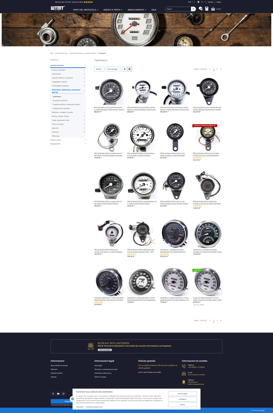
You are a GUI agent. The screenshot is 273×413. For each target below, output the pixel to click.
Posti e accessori (58, 124)
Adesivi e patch (55, 140)
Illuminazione (56, 74)
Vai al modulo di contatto (196, 375)
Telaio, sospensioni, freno (60, 120)
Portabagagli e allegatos (60, 86)
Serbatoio (55, 132)
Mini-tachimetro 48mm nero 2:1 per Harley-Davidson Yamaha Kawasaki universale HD (172, 154)
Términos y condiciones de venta (105, 369)
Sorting (98, 69)
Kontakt (210, 2)
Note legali (98, 365)
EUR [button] (189, 2)
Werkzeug (55, 136)
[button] (201, 9)
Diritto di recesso (100, 377)
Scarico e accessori (58, 70)
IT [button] (202, 2)
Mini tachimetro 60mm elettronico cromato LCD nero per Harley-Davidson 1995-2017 (207, 202)
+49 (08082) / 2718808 (196, 367)
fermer (182, 405)
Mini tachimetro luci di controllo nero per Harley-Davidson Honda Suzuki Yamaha (207, 108)
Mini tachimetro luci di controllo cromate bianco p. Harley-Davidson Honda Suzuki (141, 108)
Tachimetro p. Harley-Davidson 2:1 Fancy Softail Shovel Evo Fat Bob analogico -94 (174, 299)
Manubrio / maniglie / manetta (62, 112)
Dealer (219, 2)
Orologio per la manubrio (61, 108)
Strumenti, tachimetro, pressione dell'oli (66, 91)
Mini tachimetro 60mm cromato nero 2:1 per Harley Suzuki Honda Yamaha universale (108, 202)
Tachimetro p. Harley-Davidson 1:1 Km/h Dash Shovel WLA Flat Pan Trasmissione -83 (141, 299)
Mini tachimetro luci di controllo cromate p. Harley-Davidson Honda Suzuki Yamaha (109, 108)
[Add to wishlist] (120, 80)
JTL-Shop (261, 410)
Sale (153, 10)
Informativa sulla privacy (103, 373)
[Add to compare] (114, 80)
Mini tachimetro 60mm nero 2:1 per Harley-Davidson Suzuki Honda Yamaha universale (174, 202)
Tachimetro (57, 96)
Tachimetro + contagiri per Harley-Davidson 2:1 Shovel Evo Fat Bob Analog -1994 (207, 251)
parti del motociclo (57, 65)
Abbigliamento (55, 144)
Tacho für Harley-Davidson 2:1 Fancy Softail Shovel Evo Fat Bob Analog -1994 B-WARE (207, 299)
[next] (221, 69)
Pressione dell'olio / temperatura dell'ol (66, 104)
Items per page (112, 69)
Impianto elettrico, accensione (62, 78)
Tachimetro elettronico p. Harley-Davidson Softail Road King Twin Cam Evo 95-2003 (109, 299)
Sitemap (54, 377)
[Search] (193, 9)
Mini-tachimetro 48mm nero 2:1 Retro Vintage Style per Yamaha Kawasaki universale (206, 154)
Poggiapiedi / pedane (59, 82)
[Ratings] (197, 158)
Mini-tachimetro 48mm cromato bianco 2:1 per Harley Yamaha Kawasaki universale (140, 154)
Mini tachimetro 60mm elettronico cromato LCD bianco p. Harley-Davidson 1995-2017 (108, 251)
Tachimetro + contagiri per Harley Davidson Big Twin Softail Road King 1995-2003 (172, 251)
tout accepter (182, 393)
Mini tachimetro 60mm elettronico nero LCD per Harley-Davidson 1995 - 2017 (140, 251)
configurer (183, 399)
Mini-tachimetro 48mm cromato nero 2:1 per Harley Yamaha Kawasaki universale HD (108, 154)
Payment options (56, 373)
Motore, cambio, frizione (60, 116)
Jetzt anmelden (104, 350)
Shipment (54, 369)
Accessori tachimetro (60, 100)
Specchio (55, 128)
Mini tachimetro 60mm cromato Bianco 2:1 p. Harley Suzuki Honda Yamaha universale (142, 202)
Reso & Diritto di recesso (59, 365)
